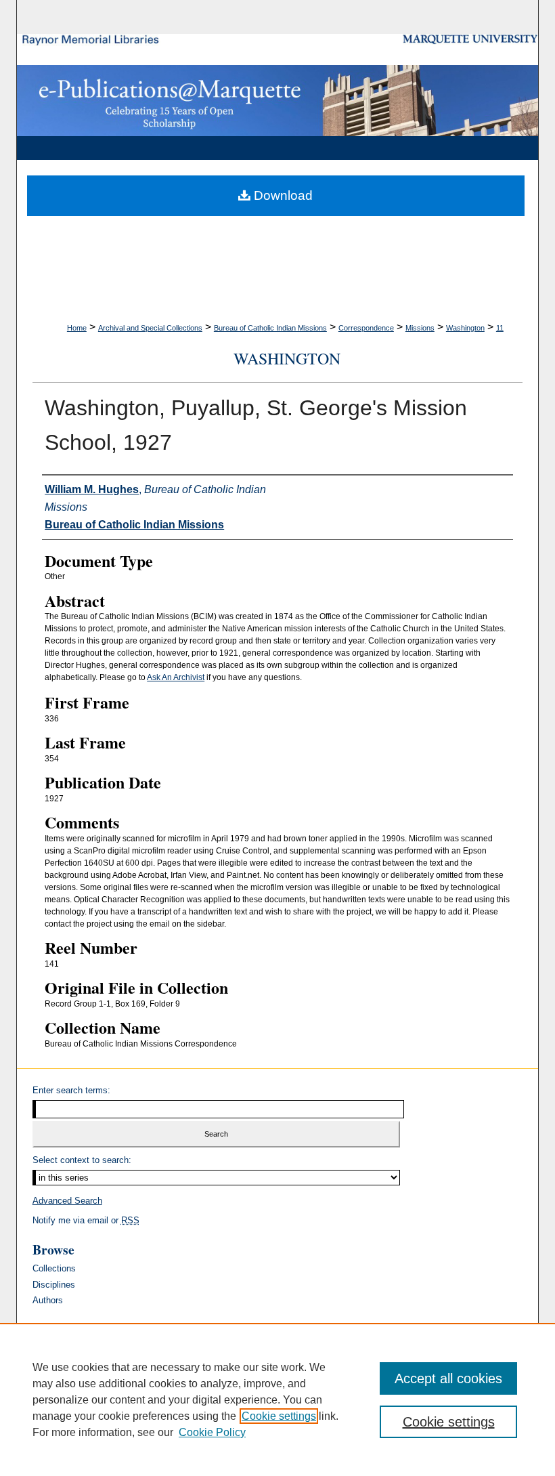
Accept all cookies (448, 1378)
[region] (277, 1399)
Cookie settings (279, 1416)
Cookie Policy (212, 1432)
